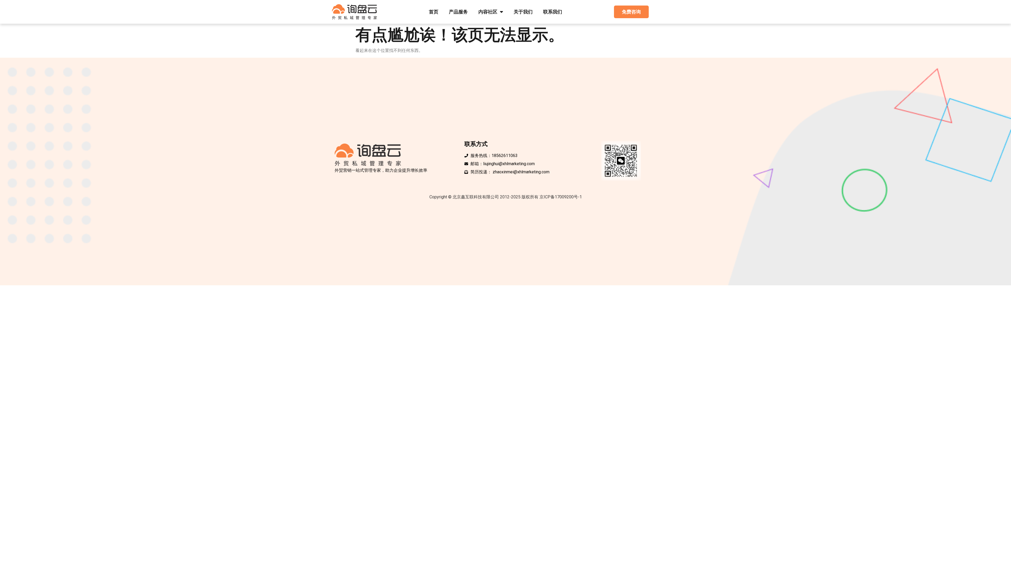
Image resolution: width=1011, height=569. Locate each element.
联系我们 (552, 12)
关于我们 (523, 12)
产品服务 (458, 12)
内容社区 (487, 12)
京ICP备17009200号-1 (560, 196)
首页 (433, 12)
